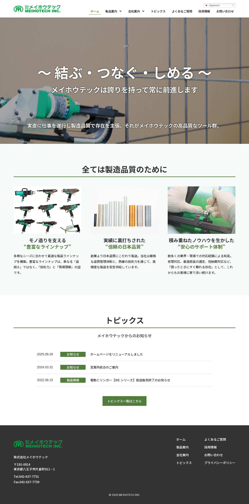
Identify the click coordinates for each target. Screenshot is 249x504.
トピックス (158, 11)
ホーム (94, 11)
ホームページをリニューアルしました (116, 354)
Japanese (214, 5)
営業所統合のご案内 (104, 367)
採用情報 (204, 11)
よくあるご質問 (182, 11)
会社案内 (134, 11)
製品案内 (111, 11)
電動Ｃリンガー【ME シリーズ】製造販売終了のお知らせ (130, 380)
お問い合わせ (225, 11)
